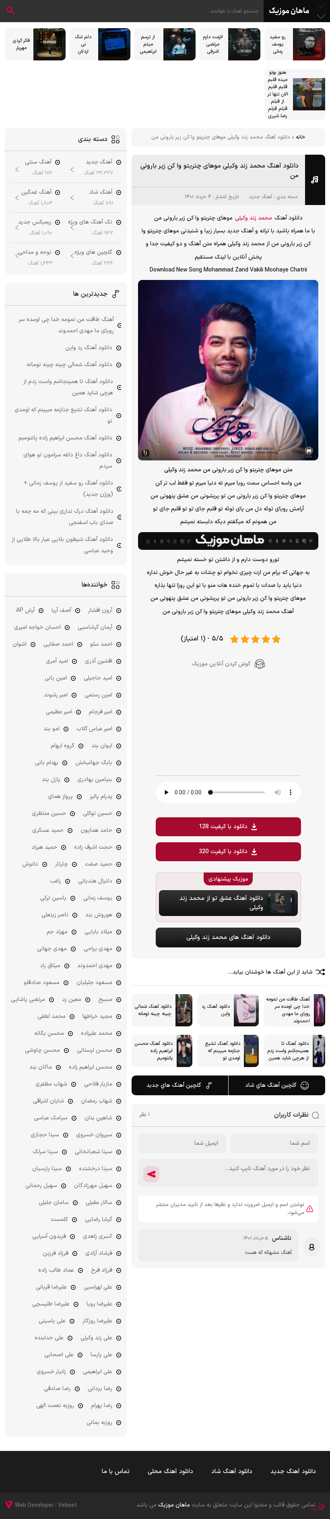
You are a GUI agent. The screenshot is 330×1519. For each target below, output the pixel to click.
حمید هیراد (44, 847)
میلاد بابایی (98, 932)
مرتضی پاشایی (28, 999)
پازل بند (51, 779)
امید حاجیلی (98, 678)
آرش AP (25, 610)
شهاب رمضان (96, 1101)
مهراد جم (57, 932)
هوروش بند (98, 915)
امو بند (51, 729)
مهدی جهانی (52, 949)
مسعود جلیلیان (94, 982)
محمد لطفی (51, 1016)
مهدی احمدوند (94, 966)
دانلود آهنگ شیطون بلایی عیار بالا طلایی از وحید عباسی (62, 545)
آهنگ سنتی (38, 162)
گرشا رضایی (98, 1219)
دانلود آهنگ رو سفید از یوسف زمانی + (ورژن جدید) (68, 489)
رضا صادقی (57, 1388)
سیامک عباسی (51, 1118)
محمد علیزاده (96, 1033)
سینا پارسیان (47, 1169)
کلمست (59, 1219)
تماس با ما (116, 1471)
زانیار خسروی (51, 1372)
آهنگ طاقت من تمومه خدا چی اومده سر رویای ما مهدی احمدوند (66, 325)
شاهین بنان (98, 1118)
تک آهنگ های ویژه (90, 222)
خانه (300, 137)
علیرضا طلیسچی (51, 1304)
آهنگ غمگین (36, 192)
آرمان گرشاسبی (95, 627)
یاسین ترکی (53, 898)
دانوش (30, 864)
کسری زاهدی (97, 1236)
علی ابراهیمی (97, 1372)
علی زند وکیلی (96, 1338)
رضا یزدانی (100, 1388)
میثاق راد (50, 966)
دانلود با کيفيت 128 (223, 826)
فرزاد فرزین (55, 1253)
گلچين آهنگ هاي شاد (271, 1085)
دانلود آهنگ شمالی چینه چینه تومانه (69, 365)
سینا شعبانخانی (93, 1152)
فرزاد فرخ (101, 1270)
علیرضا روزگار (97, 1321)
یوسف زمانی (97, 898)
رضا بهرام (101, 1405)
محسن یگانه (49, 1033)
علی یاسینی (52, 1321)
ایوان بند (101, 746)
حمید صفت (98, 864)
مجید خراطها (97, 1016)
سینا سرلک (45, 1152)
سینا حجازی (45, 1135)
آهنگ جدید (260, 197)
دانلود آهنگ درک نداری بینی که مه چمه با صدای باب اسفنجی (64, 517)
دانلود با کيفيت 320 (223, 851)
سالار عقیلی (99, 1202)
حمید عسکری (48, 830)
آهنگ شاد (100, 192)
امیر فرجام (100, 712)
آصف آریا (61, 610)
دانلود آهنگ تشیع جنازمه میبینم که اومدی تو (63, 415)
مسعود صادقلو (42, 982)
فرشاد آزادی (98, 1253)
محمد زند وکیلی (253, 218)
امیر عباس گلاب (94, 729)
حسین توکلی (97, 813)
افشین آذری (98, 661)
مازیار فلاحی (98, 1084)
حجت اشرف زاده (93, 847)
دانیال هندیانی (95, 881)
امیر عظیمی (59, 712)
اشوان (19, 644)
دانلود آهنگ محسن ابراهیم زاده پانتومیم (65, 438)
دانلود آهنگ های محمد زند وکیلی (228, 937)
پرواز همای (60, 796)
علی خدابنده (49, 1338)
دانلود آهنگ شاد (231, 1471)
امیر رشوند (56, 695)
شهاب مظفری (51, 1084)
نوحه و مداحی (35, 252)
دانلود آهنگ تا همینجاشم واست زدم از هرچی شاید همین (68, 387)
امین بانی (56, 678)
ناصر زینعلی (54, 915)
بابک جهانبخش (93, 762)
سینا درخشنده (95, 1169)
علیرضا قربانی (51, 1287)
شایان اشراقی (48, 1101)
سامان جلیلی (54, 1202)
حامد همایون (96, 830)
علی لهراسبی (98, 1287)
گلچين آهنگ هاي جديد (173, 1085)
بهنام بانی (46, 762)
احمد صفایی (58, 644)
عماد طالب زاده (56, 1270)
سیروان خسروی (94, 1135)
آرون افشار (100, 610)
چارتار (61, 864)
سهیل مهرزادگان (93, 1185)
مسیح (105, 999)
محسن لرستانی (94, 1050)
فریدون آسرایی (49, 1236)
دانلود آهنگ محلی (170, 1471)
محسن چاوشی (42, 1050)
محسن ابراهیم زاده (90, 1067)
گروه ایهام (62, 746)
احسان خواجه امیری (37, 627)
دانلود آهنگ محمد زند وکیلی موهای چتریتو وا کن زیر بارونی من (219, 170)
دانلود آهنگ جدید (293, 1471)
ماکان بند (40, 1067)
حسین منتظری (49, 813)
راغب (55, 881)
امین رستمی (98, 695)
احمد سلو (101, 644)
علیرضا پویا (99, 1304)
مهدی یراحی (98, 949)
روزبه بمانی (99, 1422)
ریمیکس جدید (35, 222)
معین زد (71, 999)
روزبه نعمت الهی (55, 1405)
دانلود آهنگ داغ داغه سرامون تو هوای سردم (67, 460)
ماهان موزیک (289, 11)
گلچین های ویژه (93, 252)
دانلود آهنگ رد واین (88, 348)
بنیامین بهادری (94, 779)
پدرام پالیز (101, 796)
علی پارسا (101, 1355)
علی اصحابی (59, 1355)
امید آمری (57, 661)
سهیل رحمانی (41, 1185)
